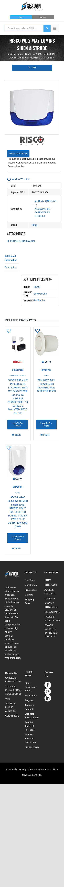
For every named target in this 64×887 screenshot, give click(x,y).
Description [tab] (10, 267)
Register (43, 17)
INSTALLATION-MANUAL (23, 241)
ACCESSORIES (42, 208)
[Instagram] (47, 691)
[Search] (46, 28)
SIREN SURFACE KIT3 (18, 376)
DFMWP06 (17, 487)
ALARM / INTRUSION (45, 201)
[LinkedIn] (47, 698)
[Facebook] (47, 685)
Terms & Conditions (49, 769)
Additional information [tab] (11, 258)
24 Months (39, 300)
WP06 (17, 493)
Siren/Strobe (40, 293)
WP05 (46, 376)
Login (21, 17)
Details (18, 435)
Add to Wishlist (21, 179)
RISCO (35, 225)
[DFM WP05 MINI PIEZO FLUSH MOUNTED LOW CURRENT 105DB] (46, 345)
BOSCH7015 (17, 370)
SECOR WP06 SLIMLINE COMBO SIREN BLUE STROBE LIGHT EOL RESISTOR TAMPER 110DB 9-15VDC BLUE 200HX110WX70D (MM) (18, 512)
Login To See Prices (18, 153)
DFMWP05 (46, 370)
